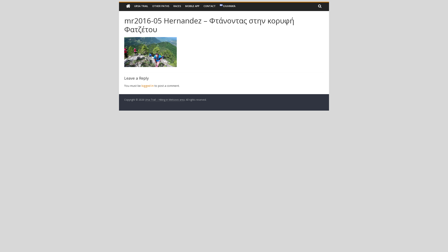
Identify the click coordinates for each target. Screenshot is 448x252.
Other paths (160, 6)
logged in (147, 86)
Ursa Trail (141, 6)
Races (177, 6)
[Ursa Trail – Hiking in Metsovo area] (128, 6)
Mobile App (192, 6)
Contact (210, 6)
